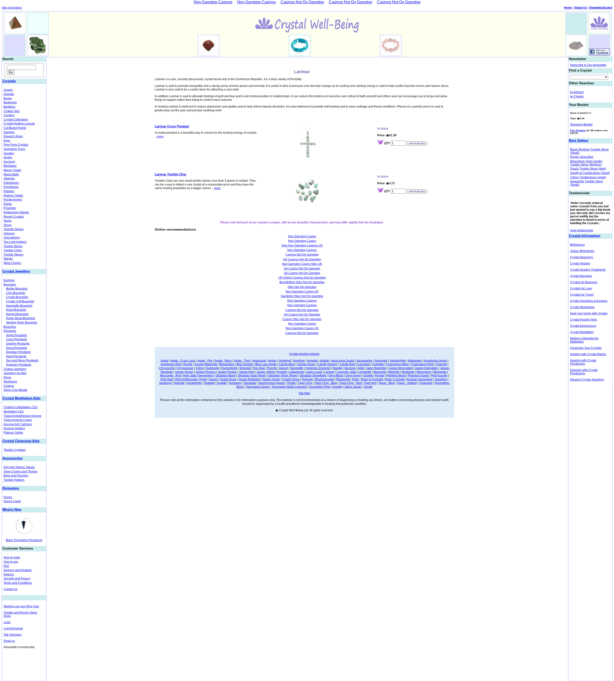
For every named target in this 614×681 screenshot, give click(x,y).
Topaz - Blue (386, 383)
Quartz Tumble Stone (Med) (588, 168)
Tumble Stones (13, 254)
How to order (12, 557)
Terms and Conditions (18, 583)
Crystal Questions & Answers (589, 301)
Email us (9, 641)
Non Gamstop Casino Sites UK (302, 264)
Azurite (187, 364)
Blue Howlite (244, 364)
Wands (8, 258)
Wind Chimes (12, 263)
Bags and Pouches (16, 475)
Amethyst (285, 360)
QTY (387, 143)
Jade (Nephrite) (376, 368)
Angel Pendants (16, 335)
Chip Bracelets (15, 293)
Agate (164, 360)
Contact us (11, 589)
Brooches (10, 327)
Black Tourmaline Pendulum (24, 540)
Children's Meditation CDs (21, 407)
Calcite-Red (347, 364)
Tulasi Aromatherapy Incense (22, 416)
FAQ (6, 566)
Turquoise (425, 383)
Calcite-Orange (327, 364)
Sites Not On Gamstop (302, 287)
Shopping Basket (600, 7)
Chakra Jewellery (15, 369)
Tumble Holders (14, 480)
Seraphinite (194, 383)
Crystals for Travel (582, 294)
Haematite (296, 368)
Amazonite (259, 360)
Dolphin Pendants (18, 343)
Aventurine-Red (170, 364)
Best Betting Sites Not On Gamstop (302, 282)
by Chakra (577, 96)
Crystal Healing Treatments (588, 269)
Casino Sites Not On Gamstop (302, 319)
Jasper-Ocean (184, 372)
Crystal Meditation (582, 332)
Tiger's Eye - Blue (325, 383)
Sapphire (441, 379)
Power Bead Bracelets (20, 318)
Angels (8, 90)
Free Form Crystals (16, 144)
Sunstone (235, 383)
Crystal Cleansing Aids (21, 441)
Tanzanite (249, 383)
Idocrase (350, 368)
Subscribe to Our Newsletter (588, 65)
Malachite (379, 372)
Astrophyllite (398, 360)
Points (8, 204)
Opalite (368, 375)
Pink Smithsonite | (187, 379)
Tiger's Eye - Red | (351, 383)
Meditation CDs (14, 411)
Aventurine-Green (435, 360)
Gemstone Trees (14, 149)
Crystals (9, 81)
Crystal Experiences (583, 326)
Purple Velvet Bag (581, 157)
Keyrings (9, 161)
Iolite (361, 368)
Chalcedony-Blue (397, 364)
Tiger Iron (370, 383)
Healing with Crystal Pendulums (583, 362)
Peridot (379, 375)
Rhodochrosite (324, 379)
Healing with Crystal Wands (588, 354)
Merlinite (394, 372)
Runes (8, 497)
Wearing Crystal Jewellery (587, 379)
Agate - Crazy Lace (182, 360)
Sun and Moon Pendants (22, 360)
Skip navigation (12, 7)
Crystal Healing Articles (304, 354)
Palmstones (11, 183)
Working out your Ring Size (21, 606)
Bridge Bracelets (17, 288)
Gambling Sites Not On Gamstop (302, 296)
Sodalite (209, 383)
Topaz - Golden (407, 383)
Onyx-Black (335, 375)
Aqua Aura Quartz (342, 360)
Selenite (179, 383)
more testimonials (581, 230)
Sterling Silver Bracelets (21, 322)
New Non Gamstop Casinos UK (302, 245)
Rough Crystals (14, 216)
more (160, 136)
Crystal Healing (580, 263)
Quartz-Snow (291, 379)
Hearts (8, 157)
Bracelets (10, 284)
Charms (9, 386)
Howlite (337, 368)
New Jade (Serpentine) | (199, 375)
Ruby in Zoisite (395, 379)
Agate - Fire (205, 360)
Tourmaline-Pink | (320, 386)
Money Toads (12, 170)
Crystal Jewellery (16, 271)
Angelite (312, 360)
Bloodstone (226, 364)
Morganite (440, 372)
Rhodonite (343, 379)
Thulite (291, 383)
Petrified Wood (396, 375)
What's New (11, 509)
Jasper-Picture (227, 372)
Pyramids (10, 208)
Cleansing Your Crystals (586, 348)
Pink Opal (166, 379)
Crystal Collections (16, 119)
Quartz (213, 379)
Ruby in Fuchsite (372, 379)
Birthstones (577, 244)
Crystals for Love (581, 288)
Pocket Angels (13, 199)
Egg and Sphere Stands (19, 467)
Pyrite (203, 379)
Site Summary (13, 634)
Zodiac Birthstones (582, 251)
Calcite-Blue (287, 364)
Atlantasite (414, 360)
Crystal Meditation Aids (21, 398)
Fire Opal (259, 368)
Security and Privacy (17, 578)
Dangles (9, 132)
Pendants (10, 331)
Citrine (199, 368)
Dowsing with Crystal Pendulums (583, 371)
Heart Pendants (16, 356)
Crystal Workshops (582, 307)
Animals (9, 94)
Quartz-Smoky (271, 379)
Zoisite (368, 386)
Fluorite (272, 368)
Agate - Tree (242, 360)
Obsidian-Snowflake (313, 375)
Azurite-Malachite (206, 364)
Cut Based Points (15, 128)
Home (568, 7)
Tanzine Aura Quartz (271, 383)
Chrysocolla (166, 368)
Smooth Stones (14, 229)
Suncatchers (12, 237)
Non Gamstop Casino (302, 236)
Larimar (329, 372)
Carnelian (363, 364)
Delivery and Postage (18, 570)
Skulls (8, 220)
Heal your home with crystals (589, 313)
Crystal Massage (581, 276)
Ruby (355, 379)
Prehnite (307, 379)
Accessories (12, 458)
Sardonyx (165, 383)
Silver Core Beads (15, 390)
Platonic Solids (13, 195)
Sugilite (222, 383)
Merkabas (10, 165)
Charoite (441, 364)
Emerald (245, 368)
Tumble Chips (13, 250)
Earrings (9, 280)
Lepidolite (364, 372)
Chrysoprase (185, 368)
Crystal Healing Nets (583, 319)
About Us (580, 7)
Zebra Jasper (353, 386)
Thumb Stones (13, 246)
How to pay (11, 561)
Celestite (378, 364)
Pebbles (9, 191)
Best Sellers (578, 140)
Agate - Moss (223, 360)
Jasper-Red (246, 372)
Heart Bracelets (16, 309)
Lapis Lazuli (314, 372)
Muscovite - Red (170, 375)
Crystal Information (584, 236)
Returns (9, 574)
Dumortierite (229, 368)
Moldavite (408, 372)
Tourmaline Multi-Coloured (289, 386)
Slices (8, 225)
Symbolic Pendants (18, 364)
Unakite (337, 386)
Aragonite (381, 360)
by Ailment (577, 92)
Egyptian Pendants (18, 352)
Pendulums (11, 187)
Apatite (324, 360)
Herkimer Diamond (318, 368)
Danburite (212, 368)
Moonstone (424, 372)
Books (8, 98)
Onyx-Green (353, 375)
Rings (7, 377)
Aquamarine (364, 360)
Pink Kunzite (439, 375)
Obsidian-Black (226, 375)
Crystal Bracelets (17, 297)
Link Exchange (13, 628)
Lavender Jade (346, 372)
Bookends (10, 102)
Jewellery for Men (15, 373)
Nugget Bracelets (17, 314)
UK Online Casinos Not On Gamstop (302, 277)
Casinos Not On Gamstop (302, 254)
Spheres (9, 233)
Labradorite (296, 372)
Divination (10, 488)
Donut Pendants (16, 348)
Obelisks (9, 178)
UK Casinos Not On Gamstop (302, 259)
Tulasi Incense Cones (18, 420)
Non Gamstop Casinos (302, 250)
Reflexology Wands (16, 212)
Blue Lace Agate (266, 364)
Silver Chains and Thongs (20, 471)
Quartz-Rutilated (249, 379)
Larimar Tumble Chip (170, 174)
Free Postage (578, 130)
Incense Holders (14, 428)
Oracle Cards (12, 501)
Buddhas (9, 106)
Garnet (283, 368)
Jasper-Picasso (205, 372)
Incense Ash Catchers (18, 424)
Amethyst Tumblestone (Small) (590, 173)
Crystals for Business (583, 282)
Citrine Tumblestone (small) (588, 177)
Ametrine (299, 360)
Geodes (9, 153)
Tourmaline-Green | (258, 386)
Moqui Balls (11, 174)
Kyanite (282, 372)
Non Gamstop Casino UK (302, 291)
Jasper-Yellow (265, 372)
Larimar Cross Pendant (172, 126)
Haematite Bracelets (19, 305)
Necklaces (10, 381)
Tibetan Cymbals (15, 450)
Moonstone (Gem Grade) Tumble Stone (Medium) (586, 163)
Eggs (7, 140)
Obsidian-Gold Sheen (252, 375)
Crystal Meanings (581, 257)
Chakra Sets (12, 111)
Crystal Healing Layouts (19, 123)
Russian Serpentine (420, 379)
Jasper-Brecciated (401, 368)
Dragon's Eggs (13, 136)
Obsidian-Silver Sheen (283, 375)
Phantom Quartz (418, 375)
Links (7, 622)
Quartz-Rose (228, 379)
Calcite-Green (306, 364)
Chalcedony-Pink (422, 364)
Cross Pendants (16, 339)
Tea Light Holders (15, 242)
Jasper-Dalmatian (426, 368)
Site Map (304, 393)
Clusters (9, 115)
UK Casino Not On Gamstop (302, 268)
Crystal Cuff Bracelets (20, 301)
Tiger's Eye (305, 383)
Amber (272, 360)
